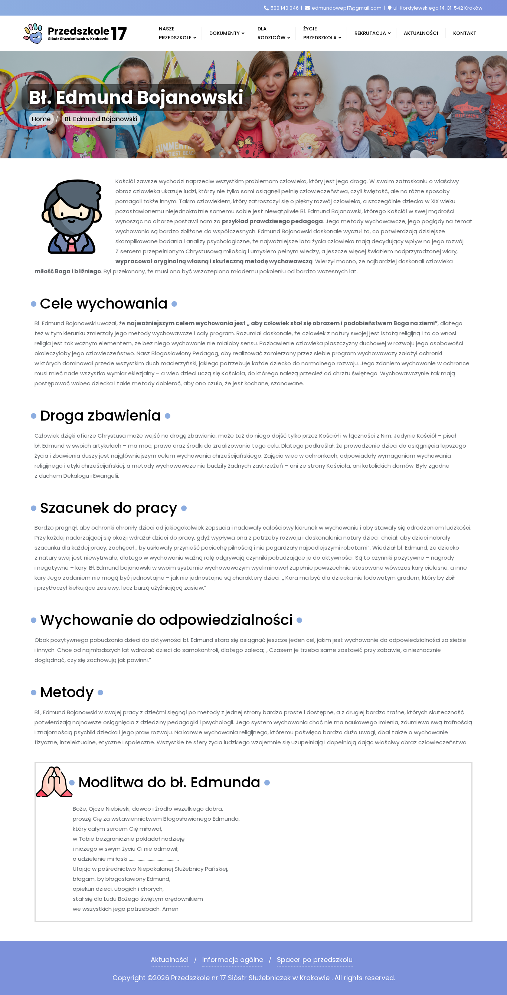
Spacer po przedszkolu (315, 959)
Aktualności (170, 959)
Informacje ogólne (232, 959)
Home (41, 119)
